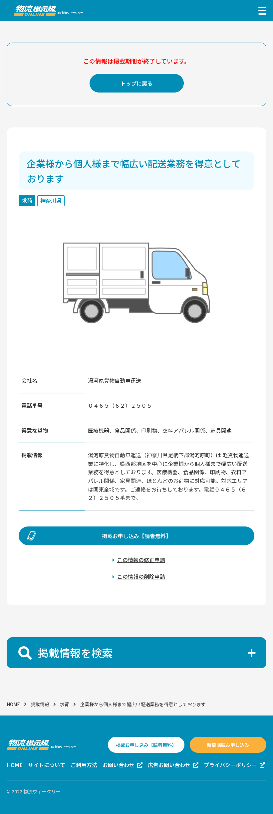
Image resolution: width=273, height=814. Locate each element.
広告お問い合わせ (169, 765)
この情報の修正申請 (141, 560)
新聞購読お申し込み (228, 744)
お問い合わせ (119, 765)
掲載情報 (40, 704)
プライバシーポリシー (230, 765)
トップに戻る (136, 83)
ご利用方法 (84, 765)
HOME (13, 704)
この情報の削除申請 (141, 576)
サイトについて (46, 765)
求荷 (64, 704)
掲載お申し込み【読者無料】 (136, 536)
